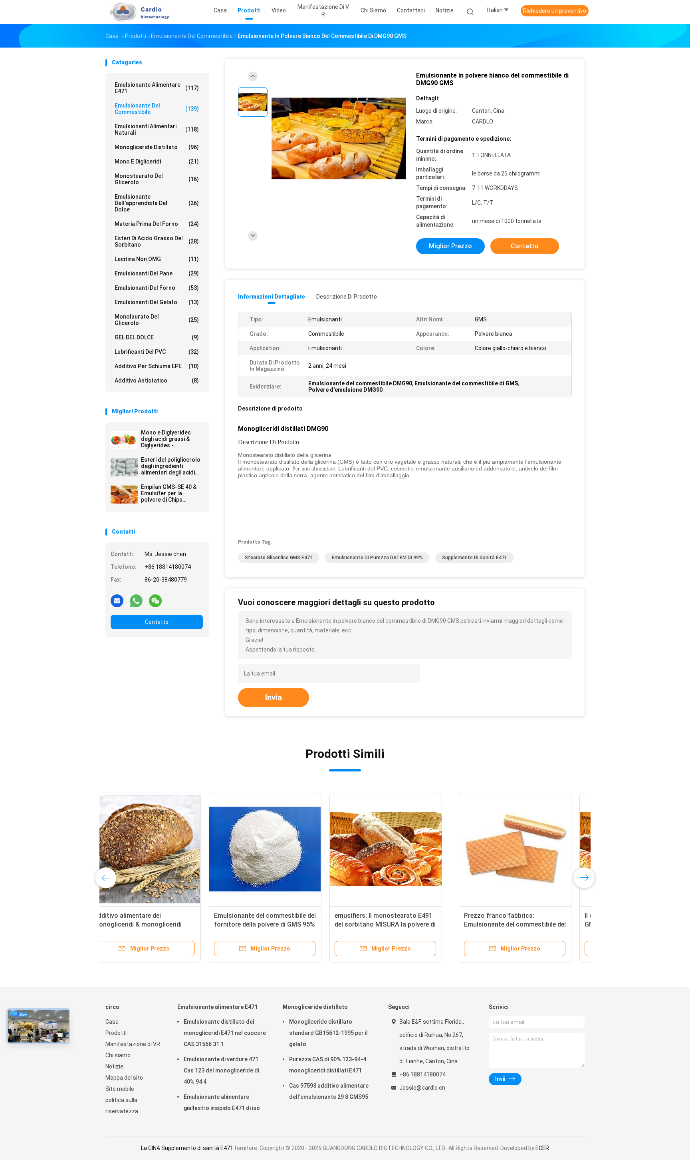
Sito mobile (119, 1089)
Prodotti (116, 1033)
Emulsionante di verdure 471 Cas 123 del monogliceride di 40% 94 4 (221, 1070)
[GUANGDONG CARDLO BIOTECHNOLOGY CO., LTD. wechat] (155, 600)
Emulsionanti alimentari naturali (157, 129)
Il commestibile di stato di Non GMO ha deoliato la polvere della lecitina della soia (278, 924)
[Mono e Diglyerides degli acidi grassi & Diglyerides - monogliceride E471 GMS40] (124, 440)
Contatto (157, 622)
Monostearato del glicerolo (157, 179)
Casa (112, 1021)
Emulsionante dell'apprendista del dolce (157, 203)
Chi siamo (118, 1055)
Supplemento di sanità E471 (474, 557)
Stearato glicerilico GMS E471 (279, 557)
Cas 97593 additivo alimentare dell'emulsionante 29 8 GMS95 (329, 1091)
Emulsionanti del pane (157, 273)
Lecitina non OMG (157, 259)
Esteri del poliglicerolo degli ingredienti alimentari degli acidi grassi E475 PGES (170, 466)
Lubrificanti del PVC (157, 352)
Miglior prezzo (450, 246)
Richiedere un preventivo (554, 11)
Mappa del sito (124, 1077)
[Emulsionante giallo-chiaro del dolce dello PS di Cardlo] (403, 849)
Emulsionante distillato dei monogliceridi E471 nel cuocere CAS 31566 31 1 (225, 1032)
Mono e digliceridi (157, 161)
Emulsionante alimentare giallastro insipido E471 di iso (222, 1102)
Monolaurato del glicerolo (157, 319)
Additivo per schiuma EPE (157, 366)
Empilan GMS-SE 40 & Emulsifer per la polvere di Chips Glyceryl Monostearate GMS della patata (171, 493)
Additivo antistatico (157, 380)
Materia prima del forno (157, 224)
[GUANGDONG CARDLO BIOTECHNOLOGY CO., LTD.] (136, 12)
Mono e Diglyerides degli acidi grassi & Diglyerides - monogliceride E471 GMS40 (167, 438)
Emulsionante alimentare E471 (157, 88)
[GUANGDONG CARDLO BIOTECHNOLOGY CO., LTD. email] (117, 600)
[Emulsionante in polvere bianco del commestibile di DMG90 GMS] (339, 139)
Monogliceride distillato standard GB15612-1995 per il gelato (328, 1032)
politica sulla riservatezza (121, 1105)
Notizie (114, 1066)
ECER (542, 1148)
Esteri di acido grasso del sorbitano (157, 241)
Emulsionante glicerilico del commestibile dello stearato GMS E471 (521, 924)
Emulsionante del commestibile (157, 108)
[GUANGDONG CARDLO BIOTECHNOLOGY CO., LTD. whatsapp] (136, 600)
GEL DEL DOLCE (157, 337)
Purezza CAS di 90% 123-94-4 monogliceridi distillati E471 (327, 1065)
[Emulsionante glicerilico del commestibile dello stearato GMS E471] (523, 849)
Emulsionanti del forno (157, 288)
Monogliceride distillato (157, 147)
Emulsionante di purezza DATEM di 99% (377, 557)
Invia (273, 697)
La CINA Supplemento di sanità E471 (187, 1148)
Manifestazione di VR (132, 1044)
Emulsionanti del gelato (157, 302)
